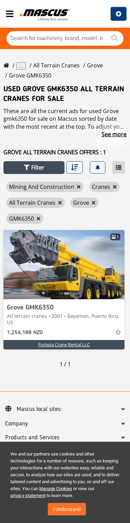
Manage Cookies (55, 488)
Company (16, 424)
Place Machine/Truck (119, 14)
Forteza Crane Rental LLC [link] (64, 344)
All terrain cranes (56, 65)
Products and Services (32, 437)
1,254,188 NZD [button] (25, 333)
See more (114, 134)
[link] (63, 264)
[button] (33, 167)
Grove (95, 65)
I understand (67, 509)
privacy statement (27, 495)
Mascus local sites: (39, 409)
